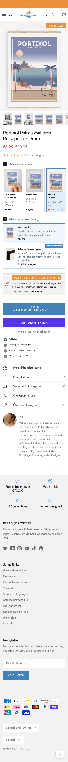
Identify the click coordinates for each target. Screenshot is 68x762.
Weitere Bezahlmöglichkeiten (34, 331)
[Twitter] (5, 548)
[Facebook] (12, 548)
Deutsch (11, 740)
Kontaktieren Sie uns (15, 612)
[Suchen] (12, 14)
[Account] (45, 14)
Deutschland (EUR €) (18, 728)
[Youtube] (27, 548)
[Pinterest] (41, 548)
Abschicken (16, 675)
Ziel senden (10, 576)
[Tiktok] (34, 548)
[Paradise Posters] (28, 14)
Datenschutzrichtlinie (15, 600)
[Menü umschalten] (4, 14)
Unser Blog (9, 618)
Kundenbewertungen (15, 582)
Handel (7, 623)
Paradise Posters (20, 749)
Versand (8, 588)
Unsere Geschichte (14, 570)
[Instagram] (19, 548)
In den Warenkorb (34, 308)
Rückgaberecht (12, 606)
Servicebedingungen (16, 594)
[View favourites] (54, 14)
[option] (34, 66)
